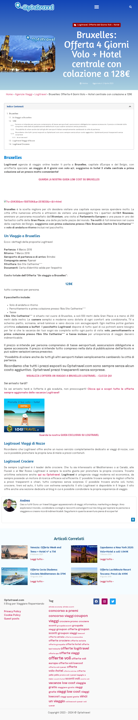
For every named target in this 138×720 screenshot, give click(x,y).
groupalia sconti (64, 626)
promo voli (64, 675)
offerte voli (60, 658)
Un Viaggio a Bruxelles (22, 118)
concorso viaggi (61, 616)
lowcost (81, 633)
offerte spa (54, 653)
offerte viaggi (69, 653)
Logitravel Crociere (21, 144)
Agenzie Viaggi (23, 94)
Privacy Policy (12, 611)
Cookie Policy (12, 615)
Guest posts (11, 619)
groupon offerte (66, 629)
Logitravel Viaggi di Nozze (24, 141)
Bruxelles (13, 114)
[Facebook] (96, 601)
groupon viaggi (67, 633)
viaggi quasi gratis (69, 697)
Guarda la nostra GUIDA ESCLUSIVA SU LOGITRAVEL (69, 435)
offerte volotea (70, 671)
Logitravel (82, 25)
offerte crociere (59, 640)
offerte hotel (73, 644)
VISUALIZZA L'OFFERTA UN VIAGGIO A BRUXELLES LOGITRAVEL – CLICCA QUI (69, 376)
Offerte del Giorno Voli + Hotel (104, 25)
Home (9, 94)
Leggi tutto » (37, 559)
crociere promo (69, 621)
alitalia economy (55, 607)
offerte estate (78, 641)
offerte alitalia (56, 637)
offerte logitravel (75, 648)
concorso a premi (63, 611)
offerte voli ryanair (57, 667)
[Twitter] (113, 601)
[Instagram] (105, 601)
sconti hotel (59, 679)
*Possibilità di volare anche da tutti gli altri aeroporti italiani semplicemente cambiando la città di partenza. (57, 129)
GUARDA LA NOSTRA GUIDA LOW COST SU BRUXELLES (69, 179)
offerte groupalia (57, 644)
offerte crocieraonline (74, 637)
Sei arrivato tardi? (22, 137)
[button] (96, 6)
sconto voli (84, 679)
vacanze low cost (62, 683)
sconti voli (72, 678)
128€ (14, 121)
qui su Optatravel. (49, 475)
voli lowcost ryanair (74, 702)
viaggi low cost (69, 691)
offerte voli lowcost (70, 663)
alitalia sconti (68, 607)
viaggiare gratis (66, 687)
